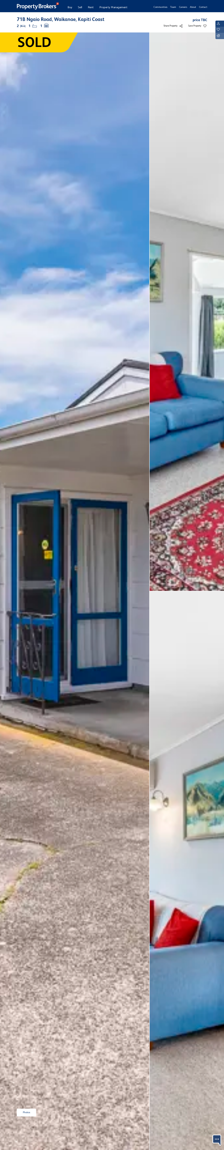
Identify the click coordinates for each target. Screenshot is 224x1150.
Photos (26, 1112)
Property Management (113, 7)
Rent (91, 7)
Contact (203, 7)
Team (173, 7)
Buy (70, 7)
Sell (80, 7)
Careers (183, 7)
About (193, 7)
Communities (160, 7)
